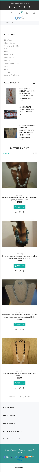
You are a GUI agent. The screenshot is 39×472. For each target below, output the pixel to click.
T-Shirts (7, 72)
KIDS (6, 52)
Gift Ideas (7, 49)
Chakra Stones (9, 43)
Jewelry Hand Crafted (11, 63)
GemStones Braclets (11, 46)
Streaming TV (9, 58)
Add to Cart (20, 207)
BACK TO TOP (19, 467)
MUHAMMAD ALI (10, 55)
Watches (7, 60)
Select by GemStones (11, 75)
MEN (6, 69)
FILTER (7, 153)
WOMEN (7, 66)
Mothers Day (11, 23)
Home (4, 23)
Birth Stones (8, 40)
